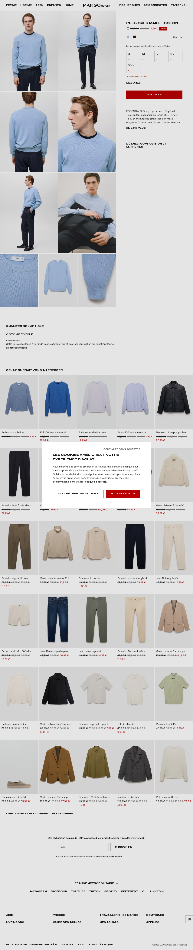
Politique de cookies (95, 481)
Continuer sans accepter (121, 449)
